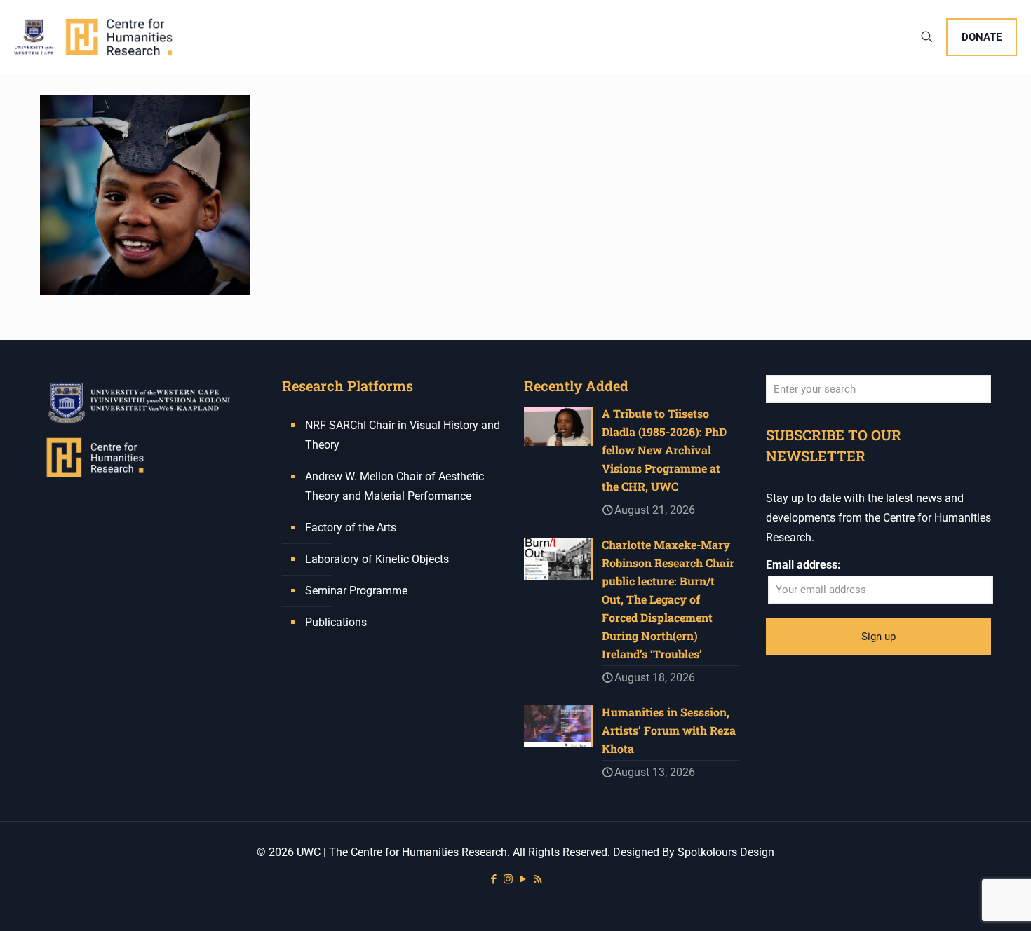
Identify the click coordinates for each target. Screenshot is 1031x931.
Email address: (803, 564)
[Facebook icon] (493, 879)
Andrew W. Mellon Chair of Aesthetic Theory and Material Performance (394, 486)
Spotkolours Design (726, 852)
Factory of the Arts (350, 527)
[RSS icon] (537, 879)
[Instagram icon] (508, 879)
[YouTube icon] (523, 879)
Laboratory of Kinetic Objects (377, 559)
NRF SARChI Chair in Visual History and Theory (402, 435)
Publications (336, 622)
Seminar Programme (356, 590)
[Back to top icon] (963, 902)
